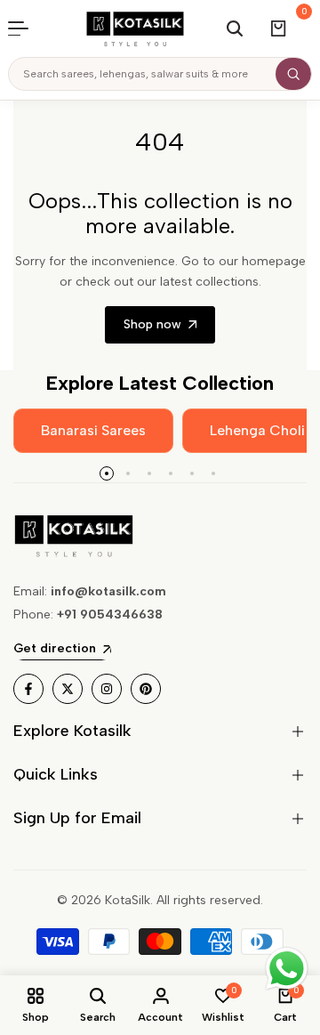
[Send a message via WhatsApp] (286, 968)
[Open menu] (27, 28)
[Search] (293, 74)
